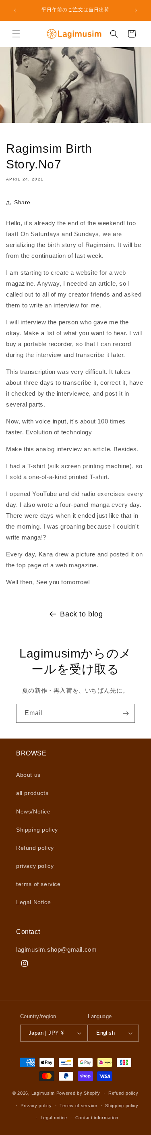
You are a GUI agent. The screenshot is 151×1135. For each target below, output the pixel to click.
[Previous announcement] (15, 10)
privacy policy (35, 866)
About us (28, 775)
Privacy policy (36, 1105)
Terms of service (78, 1105)
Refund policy (35, 848)
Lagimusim (43, 1093)
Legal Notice (33, 902)
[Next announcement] (136, 10)
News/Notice (33, 811)
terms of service (38, 884)
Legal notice (54, 1117)
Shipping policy (37, 829)
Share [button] (22, 202)
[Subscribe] (125, 713)
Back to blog (81, 614)
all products (32, 793)
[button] (16, 34)
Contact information (96, 1117)
